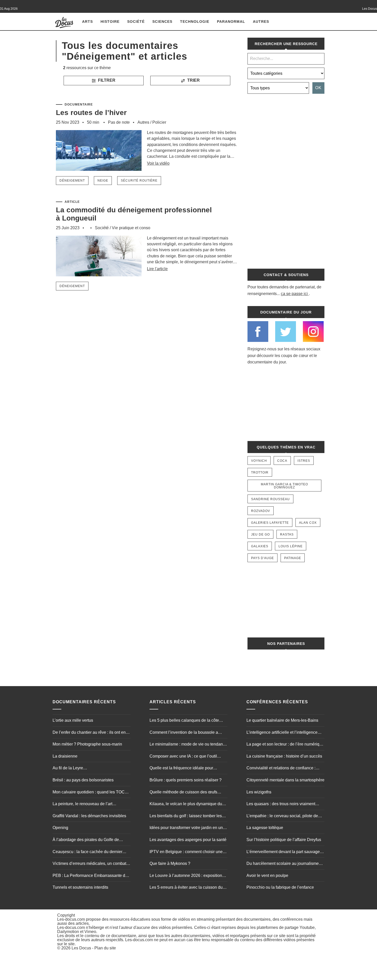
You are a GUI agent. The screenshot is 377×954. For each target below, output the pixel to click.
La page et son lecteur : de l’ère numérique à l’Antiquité (285, 745)
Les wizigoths (258, 792)
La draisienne (65, 756)
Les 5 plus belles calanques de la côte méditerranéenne (184, 721)
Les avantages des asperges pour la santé (188, 839)
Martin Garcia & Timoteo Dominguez (284, 486)
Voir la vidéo (158, 163)
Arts (87, 21)
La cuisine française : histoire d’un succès (284, 756)
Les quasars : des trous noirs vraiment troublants (280, 804)
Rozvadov (260, 511)
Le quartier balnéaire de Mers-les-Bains (282, 720)
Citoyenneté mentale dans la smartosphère (285, 780)
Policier (159, 122)
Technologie (194, 21)
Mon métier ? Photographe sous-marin (87, 744)
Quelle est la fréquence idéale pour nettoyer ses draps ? (181, 768)
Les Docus (81, 948)
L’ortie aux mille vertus (73, 720)
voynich (259, 461)
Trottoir (260, 472)
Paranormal (231, 21)
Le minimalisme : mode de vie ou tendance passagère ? (188, 745)
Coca (282, 461)
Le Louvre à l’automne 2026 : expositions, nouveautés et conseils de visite (187, 876)
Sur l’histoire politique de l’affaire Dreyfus (283, 839)
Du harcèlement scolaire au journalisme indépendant (282, 864)
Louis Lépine (291, 546)
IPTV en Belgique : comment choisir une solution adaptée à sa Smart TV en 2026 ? (188, 852)
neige (102, 180)
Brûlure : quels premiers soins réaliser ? (186, 780)
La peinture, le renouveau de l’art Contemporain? (82, 804)
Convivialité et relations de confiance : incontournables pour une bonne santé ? (283, 768)
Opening (60, 827)
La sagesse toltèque (264, 827)
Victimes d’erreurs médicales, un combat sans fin (89, 864)
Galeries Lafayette (270, 523)
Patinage (292, 558)
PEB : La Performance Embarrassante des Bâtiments (91, 876)
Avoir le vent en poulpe (267, 875)
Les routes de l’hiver (91, 113)
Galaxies (259, 546)
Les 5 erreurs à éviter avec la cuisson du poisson (186, 888)
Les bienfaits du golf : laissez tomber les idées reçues (186, 816)
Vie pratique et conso (131, 228)
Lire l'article (157, 269)
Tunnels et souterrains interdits (80, 887)
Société (136, 21)
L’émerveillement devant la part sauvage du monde (283, 852)
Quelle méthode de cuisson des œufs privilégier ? (183, 792)
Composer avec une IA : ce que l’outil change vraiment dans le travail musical (185, 757)
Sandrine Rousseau (270, 499)
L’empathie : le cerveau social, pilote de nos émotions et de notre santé (282, 816)
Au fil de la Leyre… (70, 768)
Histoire (110, 21)
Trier (193, 80)
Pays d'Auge (262, 558)
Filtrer (106, 80)
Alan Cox (308, 523)
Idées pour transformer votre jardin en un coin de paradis (186, 828)
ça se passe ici (294, 293)
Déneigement (72, 180)
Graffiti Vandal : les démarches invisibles (89, 816)
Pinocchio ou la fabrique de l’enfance (280, 887)
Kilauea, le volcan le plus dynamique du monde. (186, 804)
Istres (303, 461)
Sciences (162, 21)
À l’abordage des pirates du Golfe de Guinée (86, 840)
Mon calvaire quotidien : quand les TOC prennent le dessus (89, 792)
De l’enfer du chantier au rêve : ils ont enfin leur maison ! (91, 733)
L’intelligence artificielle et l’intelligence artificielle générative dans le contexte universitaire (282, 733)
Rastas (287, 534)
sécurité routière (139, 180)
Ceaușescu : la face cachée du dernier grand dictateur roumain (87, 852)
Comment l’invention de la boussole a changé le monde (184, 733)
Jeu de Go (260, 534)
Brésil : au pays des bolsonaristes (83, 780)
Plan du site (105, 948)
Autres (261, 21)
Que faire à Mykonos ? (170, 863)
